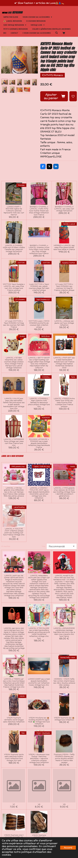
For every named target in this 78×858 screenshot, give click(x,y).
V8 (39, 804)
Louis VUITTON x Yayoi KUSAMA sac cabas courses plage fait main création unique (39, 287)
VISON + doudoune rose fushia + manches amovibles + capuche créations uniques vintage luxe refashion (39, 758)
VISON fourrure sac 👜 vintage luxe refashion (64, 719)
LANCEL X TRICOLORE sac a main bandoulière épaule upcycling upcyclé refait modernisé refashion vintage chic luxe (39, 633)
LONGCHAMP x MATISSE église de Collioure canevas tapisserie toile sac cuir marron (14, 211)
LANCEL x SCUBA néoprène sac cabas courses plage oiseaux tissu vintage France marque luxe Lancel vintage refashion (14, 363)
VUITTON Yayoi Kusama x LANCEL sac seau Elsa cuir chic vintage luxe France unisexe (14, 287)
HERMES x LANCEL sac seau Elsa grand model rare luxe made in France (64, 247)
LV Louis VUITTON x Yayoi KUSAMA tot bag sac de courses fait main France (13, 324)
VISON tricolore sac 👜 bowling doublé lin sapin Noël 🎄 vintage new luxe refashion (39, 721)
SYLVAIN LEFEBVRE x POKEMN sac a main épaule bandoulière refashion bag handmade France (39, 443)
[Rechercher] (56, 32)
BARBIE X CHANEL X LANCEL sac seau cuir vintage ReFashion (64, 209)
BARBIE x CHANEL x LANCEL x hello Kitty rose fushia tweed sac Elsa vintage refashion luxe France (39, 211)
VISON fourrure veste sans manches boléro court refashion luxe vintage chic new (14, 757)
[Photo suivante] (35, 60)
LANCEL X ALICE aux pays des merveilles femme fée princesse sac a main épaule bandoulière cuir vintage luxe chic (14, 403)
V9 (64, 804)
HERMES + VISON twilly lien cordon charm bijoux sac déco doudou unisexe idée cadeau (64, 682)
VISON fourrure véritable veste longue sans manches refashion (13, 720)
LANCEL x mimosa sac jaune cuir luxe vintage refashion (64, 323)
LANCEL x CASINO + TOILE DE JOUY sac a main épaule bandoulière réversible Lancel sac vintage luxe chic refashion (39, 493)
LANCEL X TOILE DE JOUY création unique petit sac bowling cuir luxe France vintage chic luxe (13, 533)
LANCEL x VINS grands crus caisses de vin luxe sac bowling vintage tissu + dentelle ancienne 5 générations (64, 492)
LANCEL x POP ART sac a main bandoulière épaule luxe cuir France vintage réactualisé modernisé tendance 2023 (64, 363)
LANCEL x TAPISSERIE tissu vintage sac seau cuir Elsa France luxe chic (14, 442)
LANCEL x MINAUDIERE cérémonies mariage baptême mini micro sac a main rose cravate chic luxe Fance (64, 632)
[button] (4, 82)
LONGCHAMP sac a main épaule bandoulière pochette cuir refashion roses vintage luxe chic (39, 682)
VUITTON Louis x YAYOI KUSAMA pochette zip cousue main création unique (39, 324)
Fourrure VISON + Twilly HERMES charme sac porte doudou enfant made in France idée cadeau (64, 758)
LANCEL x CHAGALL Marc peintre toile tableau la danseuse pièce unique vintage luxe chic (39, 402)
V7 (14, 804)
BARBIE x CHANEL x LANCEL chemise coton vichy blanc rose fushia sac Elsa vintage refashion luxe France (39, 249)
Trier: (44, 546)
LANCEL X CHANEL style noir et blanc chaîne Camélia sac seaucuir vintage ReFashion (14, 248)
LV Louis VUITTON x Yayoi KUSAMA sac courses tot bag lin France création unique (64, 287)
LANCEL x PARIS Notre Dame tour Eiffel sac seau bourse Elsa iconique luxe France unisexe (64, 402)
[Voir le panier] (63, 33)
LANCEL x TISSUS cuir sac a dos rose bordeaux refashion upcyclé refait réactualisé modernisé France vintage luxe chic (14, 683)
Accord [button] (68, 847)
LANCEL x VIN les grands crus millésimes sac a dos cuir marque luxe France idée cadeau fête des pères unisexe (13, 492)
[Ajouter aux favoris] (73, 96)
